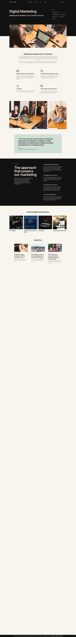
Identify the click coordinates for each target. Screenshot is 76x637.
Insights (45, 2)
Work (40, 2)
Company (35, 2)
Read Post (49, 263)
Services (29, 2)
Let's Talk (63, 2)
